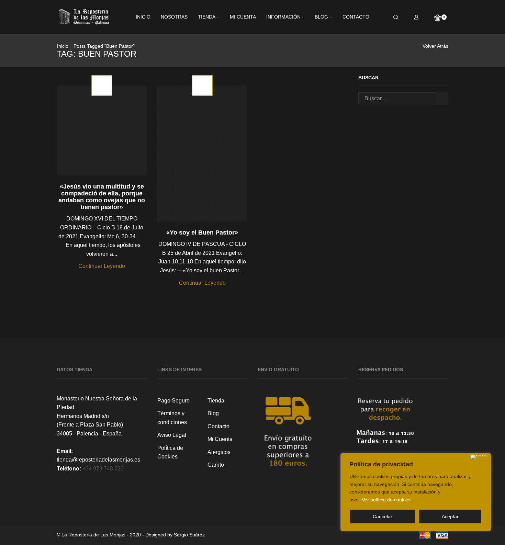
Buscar (442, 98)
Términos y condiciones (172, 417)
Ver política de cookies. (387, 499)
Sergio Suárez (189, 534)
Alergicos (219, 452)
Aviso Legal (171, 435)
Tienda (206, 17)
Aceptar (450, 516)
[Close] (479, 457)
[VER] (101, 135)
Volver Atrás (435, 46)
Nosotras (174, 17)
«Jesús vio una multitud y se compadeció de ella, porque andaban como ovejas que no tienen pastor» (101, 197)
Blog (321, 17)
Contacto (356, 17)
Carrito (215, 465)
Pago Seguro (173, 401)
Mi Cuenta (220, 439)
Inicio (143, 17)
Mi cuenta (243, 17)
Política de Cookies (170, 452)
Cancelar (382, 516)
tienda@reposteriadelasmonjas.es (98, 460)
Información (283, 17)
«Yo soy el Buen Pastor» (202, 232)
